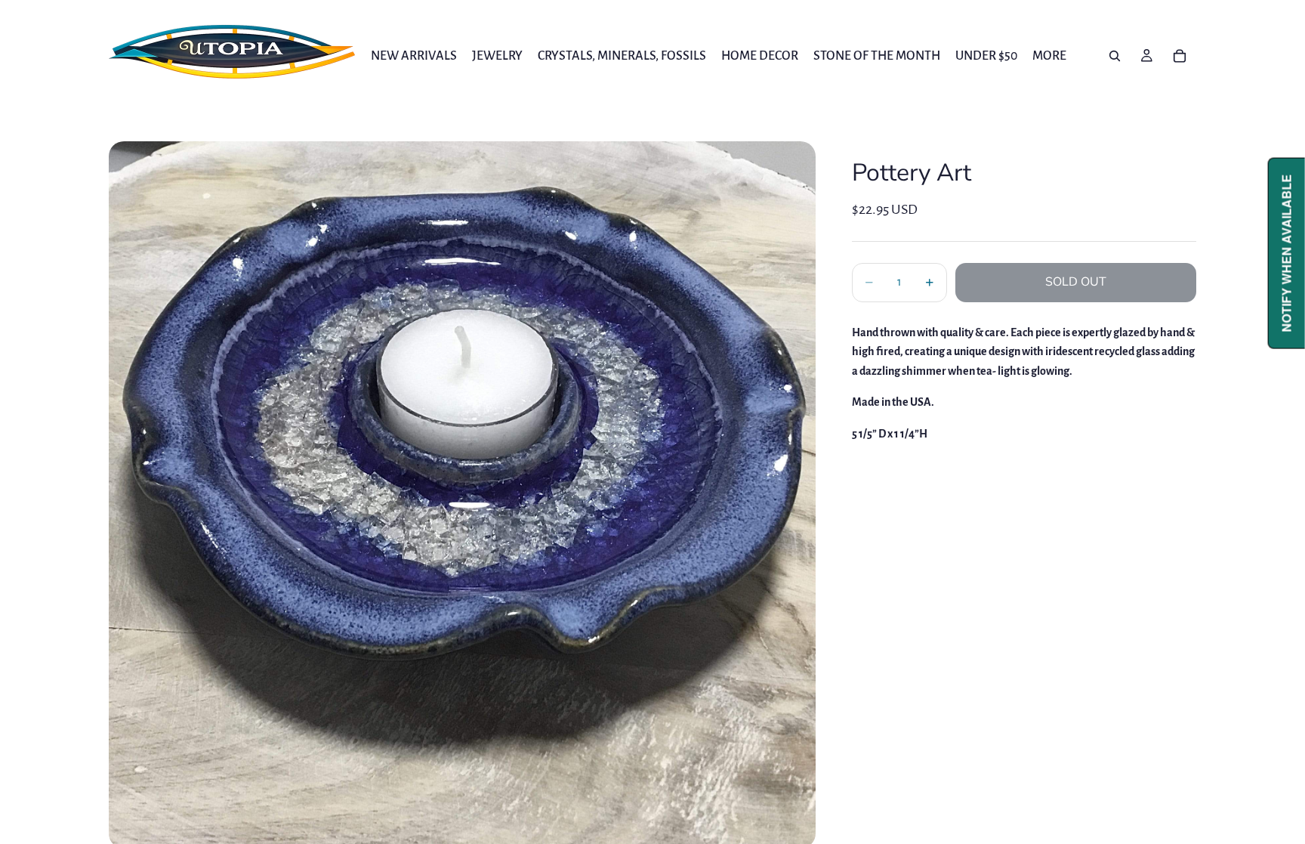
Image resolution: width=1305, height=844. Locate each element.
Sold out (1075, 282)
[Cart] (1179, 56)
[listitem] (1049, 55)
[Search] (1114, 56)
